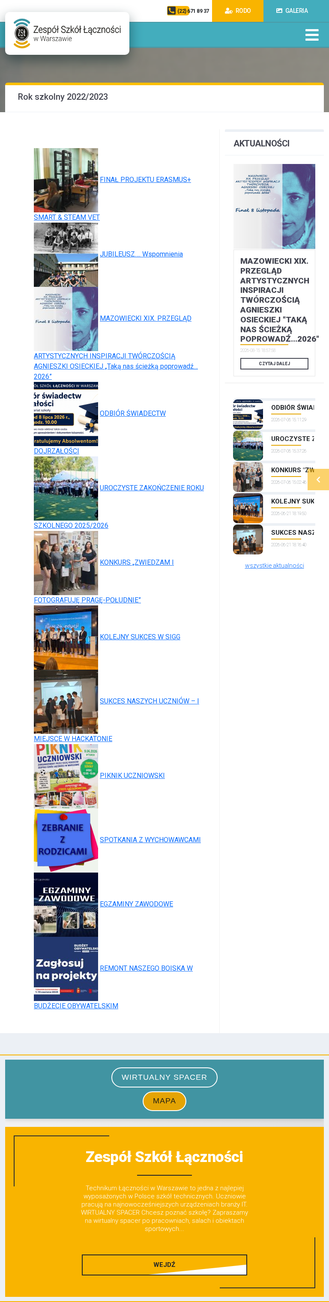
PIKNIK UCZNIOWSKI (132, 776)
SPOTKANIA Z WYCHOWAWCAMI (150, 840)
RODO (242, 10)
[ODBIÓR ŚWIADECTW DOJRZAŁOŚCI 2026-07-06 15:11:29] (274, 399)
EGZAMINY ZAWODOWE (136, 904)
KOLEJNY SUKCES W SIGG (140, 637)
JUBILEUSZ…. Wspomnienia (141, 254)
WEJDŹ (164, 1265)
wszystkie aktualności (274, 565)
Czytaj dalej (274, 363)
